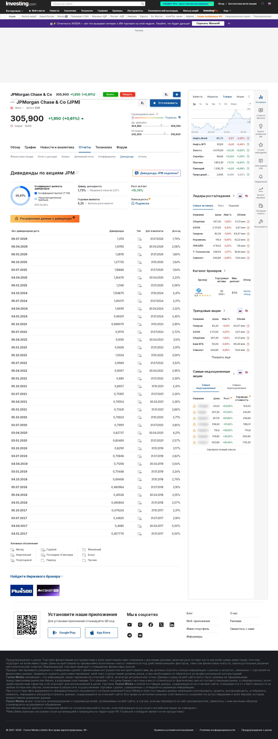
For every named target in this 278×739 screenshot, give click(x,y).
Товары (227, 96)
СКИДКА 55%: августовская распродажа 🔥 (187, 3)
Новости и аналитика (57, 147)
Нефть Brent (200, 138)
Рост (221, 205)
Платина (198, 162)
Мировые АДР (99, 16)
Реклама (235, 621)
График (30, 147)
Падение (234, 205)
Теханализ (103, 147)
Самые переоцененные (236, 386)
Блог (190, 613)
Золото (197, 150)
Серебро (198, 156)
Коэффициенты (107, 156)
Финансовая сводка (21, 156)
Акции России (47, 16)
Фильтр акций (190, 10)
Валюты (198, 96)
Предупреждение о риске (257, 730)
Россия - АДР (117, 16)
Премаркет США (80, 16)
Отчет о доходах (47, 156)
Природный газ (202, 174)
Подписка (170, 117)
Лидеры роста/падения (211, 196)
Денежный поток (84, 156)
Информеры (194, 636)
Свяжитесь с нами (242, 628)
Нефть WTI (199, 144)
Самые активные (203, 205)
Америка (132, 16)
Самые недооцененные (206, 386)
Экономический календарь (163, 10)
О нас (234, 613)
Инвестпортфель (198, 628)
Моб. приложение (198, 621)
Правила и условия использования (173, 730)
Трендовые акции (207, 311)
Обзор (15, 147)
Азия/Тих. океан (174, 16)
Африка (190, 16)
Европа (144, 16)
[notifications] (262, 3)
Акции (12, 16)
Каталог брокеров (207, 271)
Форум (121, 147)
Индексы (212, 96)
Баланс (66, 156)
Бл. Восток (156, 16)
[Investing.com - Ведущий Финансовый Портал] (21, 3)
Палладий (198, 168)
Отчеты (142, 156)
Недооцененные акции (237, 16)
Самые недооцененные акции (211, 374)
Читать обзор (247, 293)
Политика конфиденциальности (217, 730)
